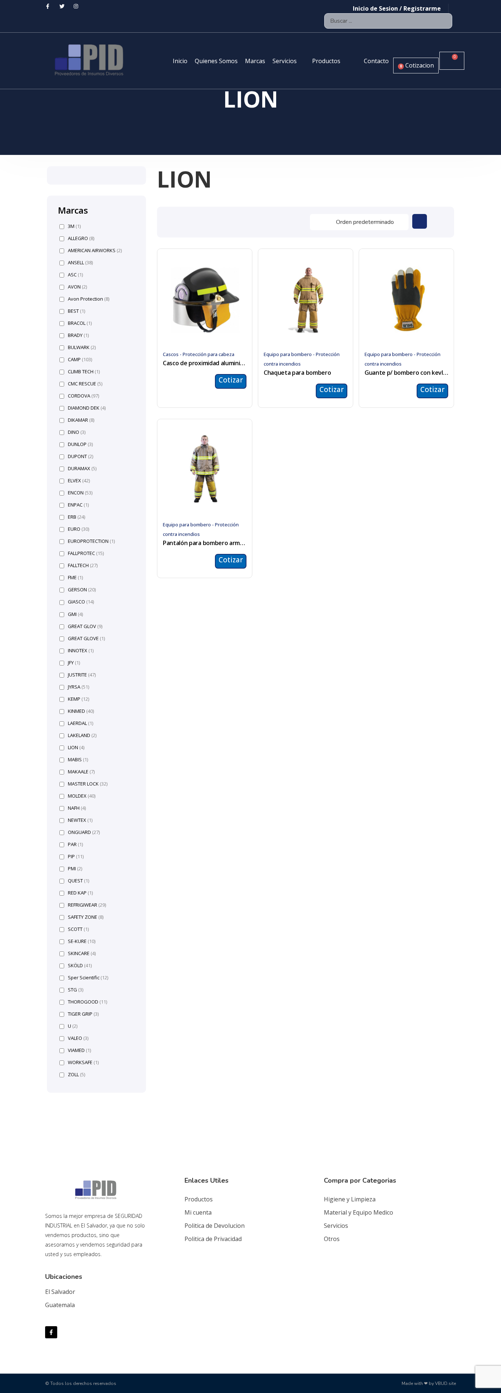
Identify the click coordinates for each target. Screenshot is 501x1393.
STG (75, 990)
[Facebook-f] (51, 1332)
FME (75, 577)
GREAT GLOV (85, 626)
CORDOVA (83, 396)
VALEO (78, 1038)
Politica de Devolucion (214, 1226)
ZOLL (76, 1074)
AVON (77, 287)
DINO (76, 432)
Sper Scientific (88, 978)
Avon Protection (88, 299)
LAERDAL (80, 723)
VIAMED (79, 1050)
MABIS (78, 760)
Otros (332, 1239)
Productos (198, 1199)
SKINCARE (82, 953)
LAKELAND (82, 735)
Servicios (336, 1226)
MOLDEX (81, 796)
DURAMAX (82, 468)
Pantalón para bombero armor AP (204, 543)
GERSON (82, 590)
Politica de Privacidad (213, 1239)
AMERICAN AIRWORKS (95, 250)
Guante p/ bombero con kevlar (406, 373)
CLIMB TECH (84, 372)
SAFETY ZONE (85, 917)
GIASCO (81, 602)
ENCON (80, 493)
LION (76, 747)
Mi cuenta (198, 1212)
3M (74, 226)
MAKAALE (81, 772)
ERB (76, 517)
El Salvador (60, 1292)
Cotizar (231, 380)
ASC (75, 275)
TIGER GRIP (83, 1014)
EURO (78, 529)
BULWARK (82, 347)
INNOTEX (81, 650)
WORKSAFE (83, 1062)
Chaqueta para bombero (297, 373)
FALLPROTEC (86, 553)
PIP (76, 856)
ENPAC (78, 505)
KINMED (81, 711)
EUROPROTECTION (91, 541)
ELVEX (79, 481)
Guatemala (60, 1305)
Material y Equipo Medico (358, 1212)
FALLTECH (83, 565)
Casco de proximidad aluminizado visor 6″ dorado (204, 363)
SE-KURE (81, 941)
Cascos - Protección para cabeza (198, 354)
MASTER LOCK (87, 784)
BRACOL (80, 323)
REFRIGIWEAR (87, 905)
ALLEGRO (81, 238)
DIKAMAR (81, 420)
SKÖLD (80, 965)
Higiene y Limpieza (350, 1199)
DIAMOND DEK (87, 408)
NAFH (77, 808)
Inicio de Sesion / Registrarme (397, 8)
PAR (75, 844)
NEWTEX (80, 820)
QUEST (78, 881)
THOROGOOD (87, 1002)
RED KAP (80, 893)
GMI (75, 614)
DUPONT (80, 456)
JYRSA (78, 687)
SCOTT (78, 929)
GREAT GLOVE (86, 638)
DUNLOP (80, 444)
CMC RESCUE (85, 384)
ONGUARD (84, 832)
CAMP (80, 359)
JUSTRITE (82, 675)
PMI (75, 869)
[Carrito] (451, 61)
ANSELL (80, 263)
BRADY (78, 335)
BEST (76, 311)
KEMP (78, 699)
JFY (74, 663)
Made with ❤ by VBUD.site (429, 1383)
